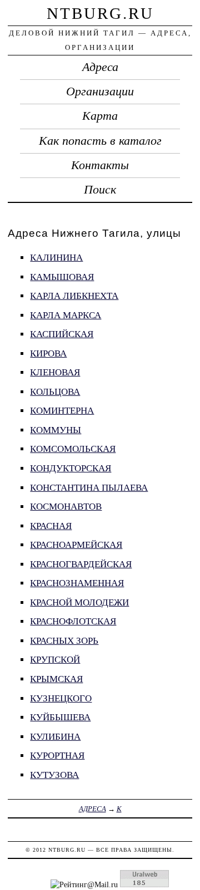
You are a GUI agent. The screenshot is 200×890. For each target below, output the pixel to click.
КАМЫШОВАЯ (62, 277)
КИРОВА (48, 353)
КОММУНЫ (55, 430)
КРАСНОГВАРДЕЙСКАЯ (81, 564)
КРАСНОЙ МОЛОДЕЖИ (79, 602)
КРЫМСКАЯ (56, 679)
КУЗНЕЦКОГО (61, 698)
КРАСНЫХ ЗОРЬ (64, 640)
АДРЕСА (92, 809)
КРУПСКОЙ (55, 659)
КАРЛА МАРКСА (65, 315)
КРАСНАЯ (51, 526)
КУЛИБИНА (55, 736)
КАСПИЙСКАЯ (61, 334)
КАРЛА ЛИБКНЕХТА (74, 296)
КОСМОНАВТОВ (66, 506)
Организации (100, 91)
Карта (100, 116)
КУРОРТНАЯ (57, 755)
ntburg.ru (100, 13)
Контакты (100, 165)
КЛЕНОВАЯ (55, 372)
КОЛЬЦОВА (55, 391)
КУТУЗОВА (54, 775)
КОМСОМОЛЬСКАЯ (73, 449)
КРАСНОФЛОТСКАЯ (73, 621)
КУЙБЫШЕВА (60, 717)
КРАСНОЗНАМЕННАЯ (77, 583)
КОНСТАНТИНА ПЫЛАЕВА (89, 487)
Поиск (100, 189)
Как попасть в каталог (100, 141)
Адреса (100, 67)
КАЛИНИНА (56, 257)
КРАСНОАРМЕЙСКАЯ (76, 545)
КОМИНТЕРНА (62, 410)
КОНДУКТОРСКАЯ (70, 468)
